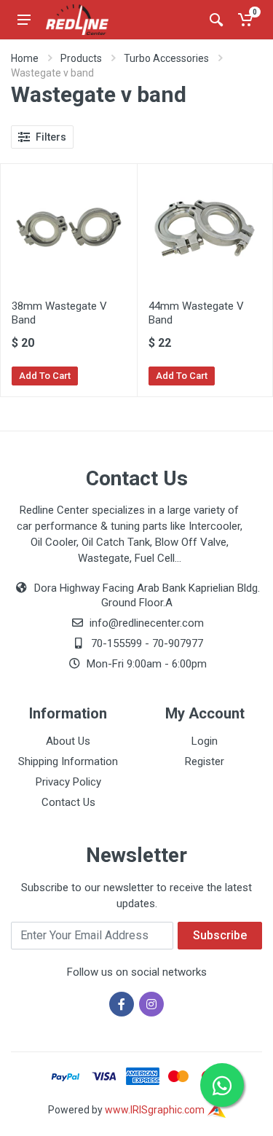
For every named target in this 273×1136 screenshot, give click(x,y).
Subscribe (220, 935)
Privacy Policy (68, 781)
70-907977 (177, 643)
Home (25, 58)
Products (81, 58)
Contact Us (68, 802)
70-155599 (116, 643)
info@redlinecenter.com (147, 623)
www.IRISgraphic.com (156, 1110)
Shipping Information (68, 761)
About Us (68, 741)
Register (204, 761)
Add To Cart (45, 375)
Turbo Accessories (166, 58)
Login (204, 741)
